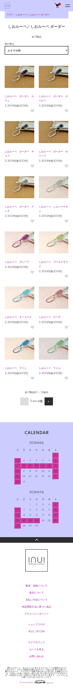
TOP (9, 15)
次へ (49, 401)
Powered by (26, 682)
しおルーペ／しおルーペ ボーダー (33, 15)
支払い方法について (37, 599)
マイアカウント (36, 642)
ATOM (40, 631)
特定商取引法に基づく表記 (36, 607)
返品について (36, 592)
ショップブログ (36, 624)
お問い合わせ (36, 656)
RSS (31, 631)
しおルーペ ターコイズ (18, 317)
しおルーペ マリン (16, 368)
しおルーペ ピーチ (50, 317)
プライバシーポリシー (36, 614)
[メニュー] (67, 5)
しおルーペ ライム (50, 368)
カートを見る (36, 649)
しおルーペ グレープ (17, 262)
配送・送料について (37, 585)
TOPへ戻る (36, 540)
